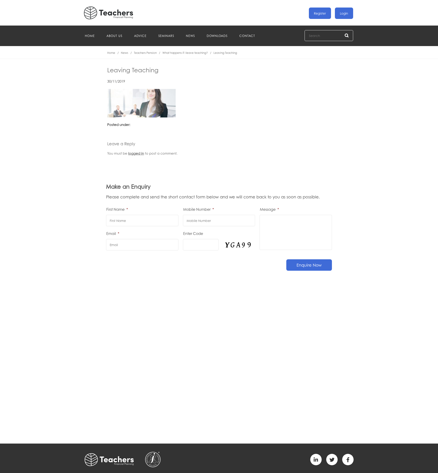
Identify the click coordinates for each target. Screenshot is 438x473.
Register (320, 13)
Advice (140, 36)
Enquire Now (309, 265)
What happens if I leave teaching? (185, 53)
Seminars (166, 36)
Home (90, 36)
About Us (114, 36)
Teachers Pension (145, 53)
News (190, 36)
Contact (247, 36)
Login (344, 13)
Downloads (217, 36)
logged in (136, 153)
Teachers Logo (112, 12)
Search (347, 36)
